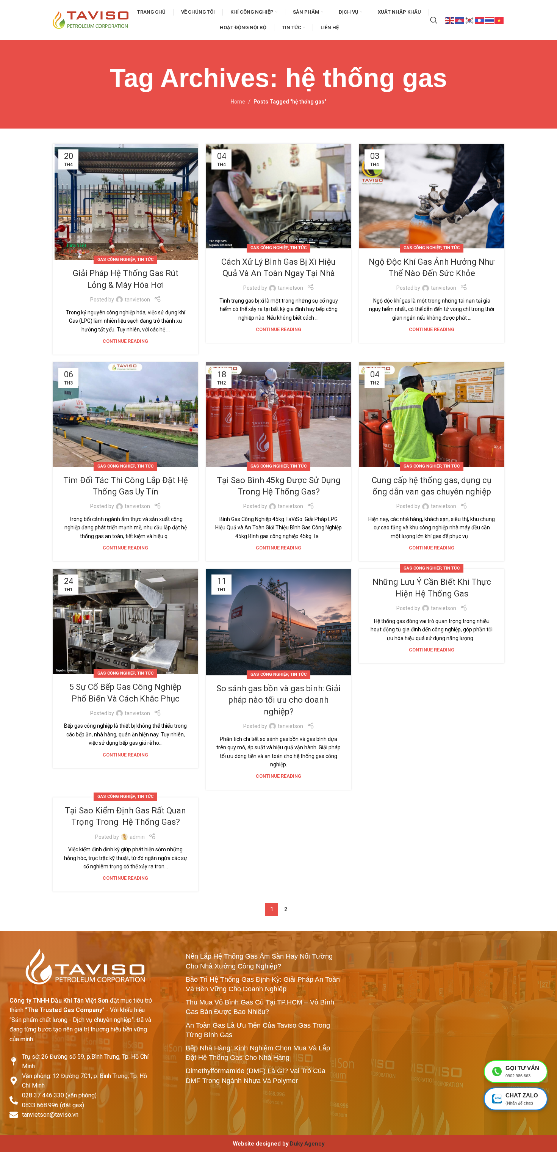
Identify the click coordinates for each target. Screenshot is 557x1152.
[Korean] (470, 20)
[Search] (433, 20)
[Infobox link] (278, 1143)
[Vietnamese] (499, 20)
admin (137, 837)
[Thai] (489, 20)
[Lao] (480, 20)
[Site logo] (90, 19)
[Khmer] (460, 20)
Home (238, 102)
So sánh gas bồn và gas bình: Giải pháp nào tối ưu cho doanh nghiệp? (278, 700)
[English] (450, 20)
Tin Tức (145, 259)
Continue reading (125, 341)
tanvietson (137, 300)
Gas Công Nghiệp (116, 259)
